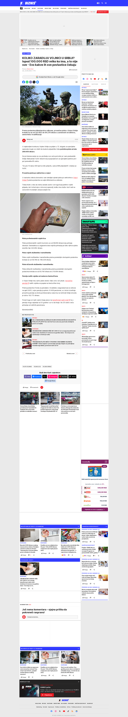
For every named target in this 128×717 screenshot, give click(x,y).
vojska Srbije (47, 366)
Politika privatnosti (76, 707)
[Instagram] (87, 79)
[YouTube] (95, 79)
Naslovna (24, 48)
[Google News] (106, 79)
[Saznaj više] (78, 681)
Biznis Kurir (30, 69)
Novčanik (32, 48)
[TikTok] (98, 79)
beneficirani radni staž (60, 300)
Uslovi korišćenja (87, 707)
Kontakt (45, 707)
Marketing (39, 707)
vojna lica (37, 366)
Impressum (51, 707)
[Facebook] (84, 79)
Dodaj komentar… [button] (33, 617)
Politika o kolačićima (60, 707)
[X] (91, 79)
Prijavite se (48, 695)
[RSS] (102, 79)
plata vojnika (27, 366)
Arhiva (68, 707)
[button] (73, 69)
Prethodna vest (30, 353)
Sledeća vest (70, 353)
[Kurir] (28, 3)
